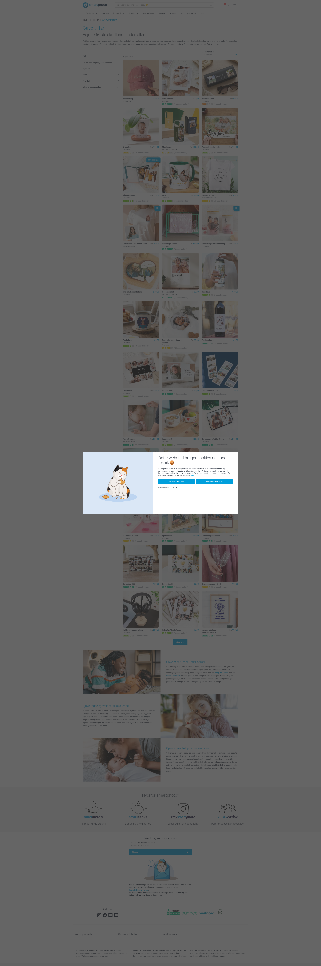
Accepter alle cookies (176, 481)
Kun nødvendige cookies (214, 481)
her (192, 475)
